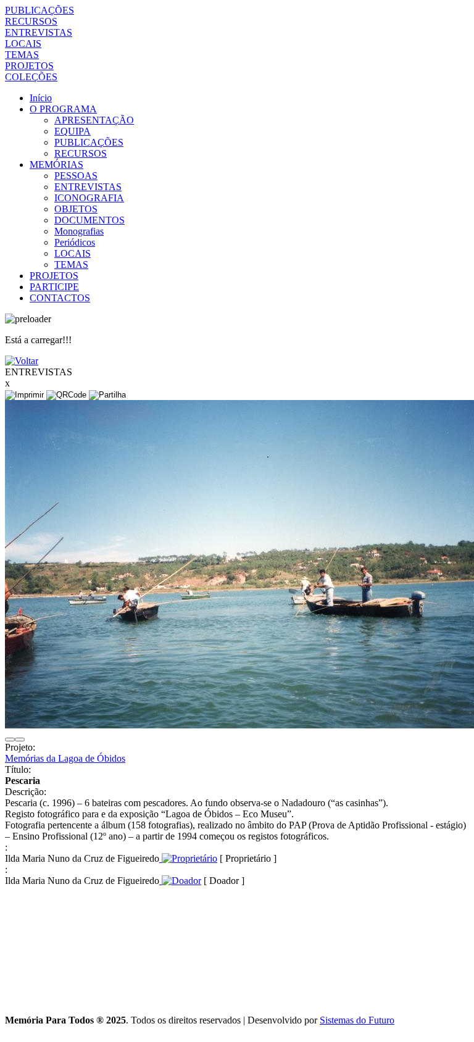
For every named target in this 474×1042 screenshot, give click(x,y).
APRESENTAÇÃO (94, 120)
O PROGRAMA (63, 109)
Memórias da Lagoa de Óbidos (65, 758)
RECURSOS (31, 21)
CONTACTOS (60, 298)
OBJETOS (76, 209)
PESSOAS (76, 175)
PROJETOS (29, 65)
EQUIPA (72, 131)
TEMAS (22, 54)
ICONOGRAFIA (89, 198)
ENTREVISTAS (38, 32)
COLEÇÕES (31, 77)
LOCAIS (23, 43)
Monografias (79, 231)
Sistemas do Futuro (357, 1020)
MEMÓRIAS (56, 164)
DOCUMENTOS (89, 220)
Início (41, 98)
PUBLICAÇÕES (39, 10)
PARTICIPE (54, 286)
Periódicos (74, 242)
